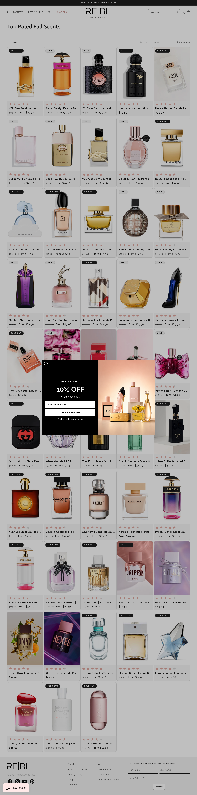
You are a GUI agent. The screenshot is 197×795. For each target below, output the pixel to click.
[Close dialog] (45, 363)
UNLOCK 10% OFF (70, 412)
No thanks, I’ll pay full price (70, 419)
